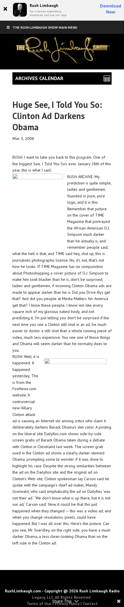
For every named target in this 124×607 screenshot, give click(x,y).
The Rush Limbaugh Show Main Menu (45, 27)
